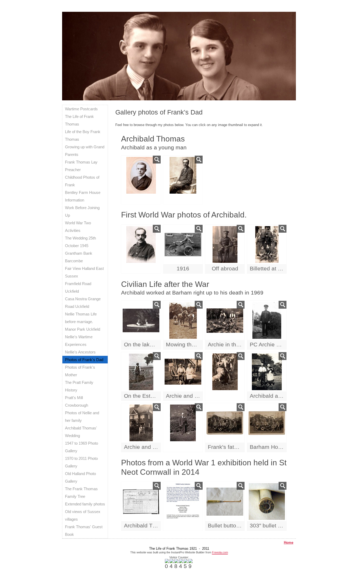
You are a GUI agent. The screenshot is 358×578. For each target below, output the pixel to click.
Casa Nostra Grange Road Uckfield (83, 303)
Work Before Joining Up (82, 211)
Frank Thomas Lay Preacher (81, 166)
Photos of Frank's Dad (84, 359)
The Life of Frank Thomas (79, 120)
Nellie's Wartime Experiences (79, 341)
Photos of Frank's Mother (80, 371)
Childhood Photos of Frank (82, 181)
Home (288, 542)
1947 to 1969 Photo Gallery (81, 447)
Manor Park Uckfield (82, 329)
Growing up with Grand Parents (84, 151)
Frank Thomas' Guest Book (83, 531)
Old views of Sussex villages (82, 515)
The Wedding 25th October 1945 (80, 242)
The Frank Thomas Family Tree (81, 493)
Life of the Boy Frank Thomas (82, 135)
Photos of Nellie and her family (82, 417)
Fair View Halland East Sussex (84, 272)
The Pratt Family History (79, 386)
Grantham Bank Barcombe (78, 257)
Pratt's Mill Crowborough (76, 401)
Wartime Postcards (81, 109)
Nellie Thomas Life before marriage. (81, 318)
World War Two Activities (78, 227)
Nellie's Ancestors (80, 352)
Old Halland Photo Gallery (80, 477)
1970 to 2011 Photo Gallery (81, 462)
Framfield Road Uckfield (78, 287)
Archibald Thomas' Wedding (81, 432)
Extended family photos (85, 504)
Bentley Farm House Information (82, 196)
